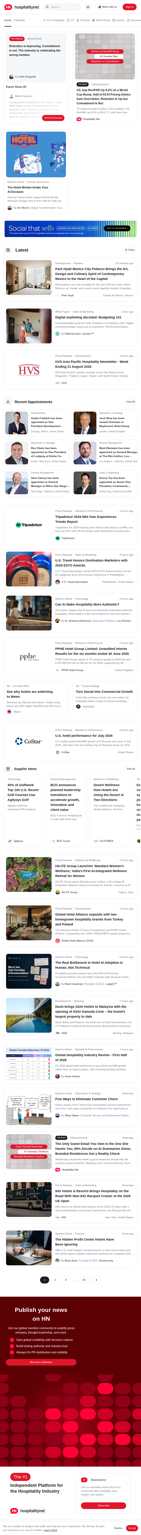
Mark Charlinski (74, 983)
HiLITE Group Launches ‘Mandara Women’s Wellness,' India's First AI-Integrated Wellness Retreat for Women (91, 871)
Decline (118, 1528)
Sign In (130, 6)
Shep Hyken (72, 1115)
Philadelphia (109, 581)
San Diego (36, 491)
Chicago (35, 431)
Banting (117, 1033)
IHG (64, 1217)
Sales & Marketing (83, 311)
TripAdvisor (68, 538)
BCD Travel (63, 840)
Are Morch (23, 207)
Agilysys (18, 840)
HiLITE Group (69, 892)
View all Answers (53, 117)
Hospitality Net (91, 119)
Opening (79, 1001)
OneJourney (106, 1260)
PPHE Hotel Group (72, 670)
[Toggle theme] (88, 7)
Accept (132, 1528)
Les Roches (124, 620)
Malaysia (128, 1033)
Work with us (109, 6)
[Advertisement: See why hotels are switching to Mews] (9, 711)
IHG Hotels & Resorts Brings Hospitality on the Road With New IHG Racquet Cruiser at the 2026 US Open (93, 1196)
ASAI (64, 1033)
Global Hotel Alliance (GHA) (77, 940)
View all (131, 768)
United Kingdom (117, 431)
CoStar (66, 752)
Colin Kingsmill (27, 76)
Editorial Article (100, 84)
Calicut (122, 892)
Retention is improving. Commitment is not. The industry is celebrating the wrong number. (35, 50)
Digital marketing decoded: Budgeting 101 (88, 317)
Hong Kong (105, 491)
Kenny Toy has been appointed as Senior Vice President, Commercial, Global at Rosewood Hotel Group (115, 485)
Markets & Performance (89, 510)
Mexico (129, 295)
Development (63, 263)
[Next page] (96, 1280)
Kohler (34, 461)
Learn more (50, 1530)
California (119, 461)
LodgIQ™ (111, 983)
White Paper (62, 311)
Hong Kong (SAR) (122, 491)
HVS (64, 383)
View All (130, 401)
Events (120, 20)
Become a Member (41, 1362)
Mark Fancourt (23, 96)
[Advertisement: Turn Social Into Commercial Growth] (78, 706)
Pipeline (78, 263)
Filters (131, 250)
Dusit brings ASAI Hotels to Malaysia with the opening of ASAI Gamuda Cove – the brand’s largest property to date (90, 1011)
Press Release (63, 355)
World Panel (103, 20)
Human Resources (38, 181)
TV (72, 20)
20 (83, 1279)
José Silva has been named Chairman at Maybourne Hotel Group (114, 422)
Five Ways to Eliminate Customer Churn (86, 1099)
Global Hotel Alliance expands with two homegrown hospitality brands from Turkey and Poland (89, 919)
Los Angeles (105, 461)
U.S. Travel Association (75, 581)
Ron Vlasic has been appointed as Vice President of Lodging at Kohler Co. (48, 452)
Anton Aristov (72, 1076)
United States (56, 431)
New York (110, 1217)
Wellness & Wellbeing (106, 779)
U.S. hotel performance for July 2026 (84, 736)
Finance (79, 1233)
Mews (17, 711)
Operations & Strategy (88, 1093)
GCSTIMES (106, 840)
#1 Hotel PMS (21, 686)
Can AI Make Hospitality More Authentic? (87, 604)
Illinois (44, 431)
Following (19, 20)
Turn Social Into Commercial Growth (104, 692)
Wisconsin (44, 461)
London (103, 431)
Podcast (85, 20)
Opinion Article (16, 181)
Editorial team (73, 333)
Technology (81, 598)
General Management (63, 779)
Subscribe (103, 1505)
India (130, 892)
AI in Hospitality (55, 20)
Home (7, 20)
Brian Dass (71, 1260)
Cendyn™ (88, 333)
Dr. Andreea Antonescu (78, 620)
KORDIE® (88, 706)
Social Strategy (91, 686)
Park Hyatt (68, 295)
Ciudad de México (113, 295)
